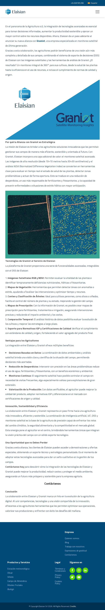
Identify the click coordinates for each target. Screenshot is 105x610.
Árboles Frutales (15, 585)
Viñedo (10, 577)
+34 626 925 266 (77, 3)
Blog (67, 542)
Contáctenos (52, 483)
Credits (73, 606)
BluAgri (10, 589)
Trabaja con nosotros (74, 546)
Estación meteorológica (18, 569)
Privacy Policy (58, 576)
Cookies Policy (58, 582)
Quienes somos (72, 538)
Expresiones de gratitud (76, 550)
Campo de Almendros (17, 581)
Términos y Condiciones (60, 570)
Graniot (41, 41)
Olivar (10, 572)
